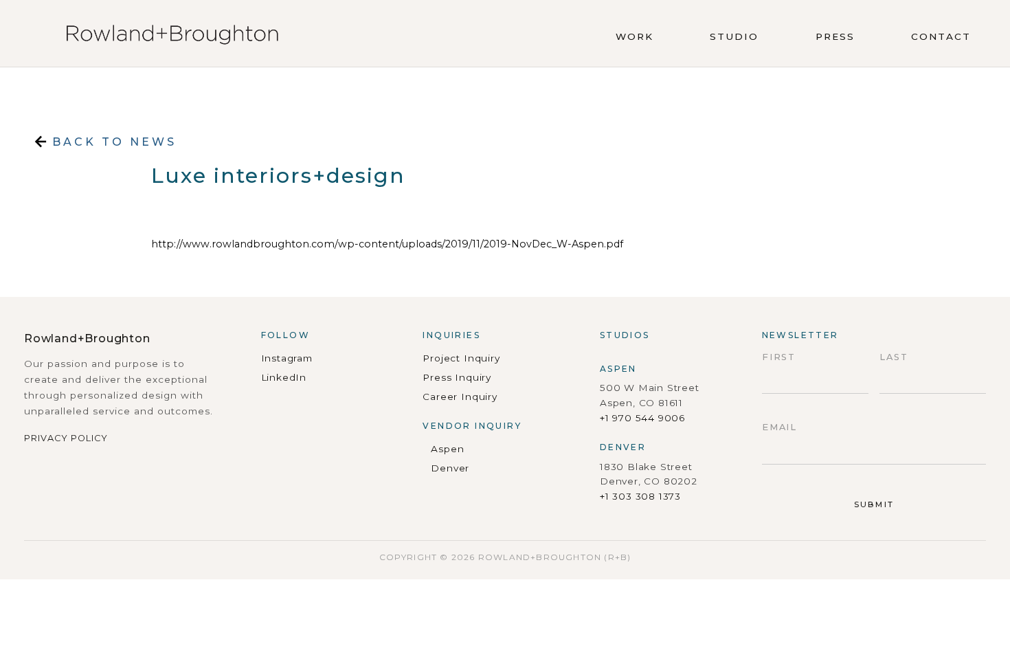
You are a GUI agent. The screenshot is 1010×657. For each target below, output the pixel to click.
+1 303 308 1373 (640, 496)
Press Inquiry (457, 377)
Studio (734, 36)
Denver (450, 468)
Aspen (447, 448)
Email (780, 427)
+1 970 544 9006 (642, 417)
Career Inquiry (460, 396)
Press (835, 36)
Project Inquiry (461, 358)
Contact (941, 36)
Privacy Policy (66, 438)
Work (634, 36)
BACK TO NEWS (112, 141)
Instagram (287, 358)
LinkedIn (284, 377)
